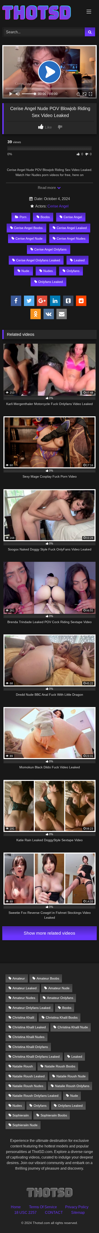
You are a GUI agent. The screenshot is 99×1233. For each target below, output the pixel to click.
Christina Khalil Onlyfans (30, 1047)
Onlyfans (73, 271)
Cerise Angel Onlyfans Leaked (38, 260)
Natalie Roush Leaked (28, 1076)
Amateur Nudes (23, 998)
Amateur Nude (59, 988)
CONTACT (54, 1212)
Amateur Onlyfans (60, 998)
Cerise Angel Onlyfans (50, 249)
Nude (25, 271)
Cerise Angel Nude (29, 238)
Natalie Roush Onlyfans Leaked (35, 1095)
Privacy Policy (76, 1207)
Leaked (79, 260)
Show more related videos (49, 933)
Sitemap (78, 1212)
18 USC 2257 (25, 1212)
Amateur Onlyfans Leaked (31, 1008)
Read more (47, 188)
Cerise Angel (58, 206)
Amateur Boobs (48, 978)
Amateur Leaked (24, 988)
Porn (23, 217)
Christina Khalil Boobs (62, 1017)
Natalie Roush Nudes (27, 1086)
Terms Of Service (43, 1207)
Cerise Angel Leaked (72, 228)
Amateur (18, 978)
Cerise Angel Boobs (28, 228)
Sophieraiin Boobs (54, 1115)
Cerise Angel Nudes (71, 238)
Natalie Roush (22, 1066)
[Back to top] (85, 1219)
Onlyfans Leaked (50, 282)
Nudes (48, 271)
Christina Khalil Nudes (28, 1037)
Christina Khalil (23, 1017)
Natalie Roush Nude (71, 1076)
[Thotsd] (40, 13)
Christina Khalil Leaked (29, 1027)
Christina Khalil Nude (73, 1027)
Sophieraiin (20, 1115)
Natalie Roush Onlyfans (72, 1086)
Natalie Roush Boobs (60, 1066)
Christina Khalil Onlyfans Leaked (36, 1056)
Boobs (45, 217)
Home (16, 1207)
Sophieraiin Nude (25, 1125)
